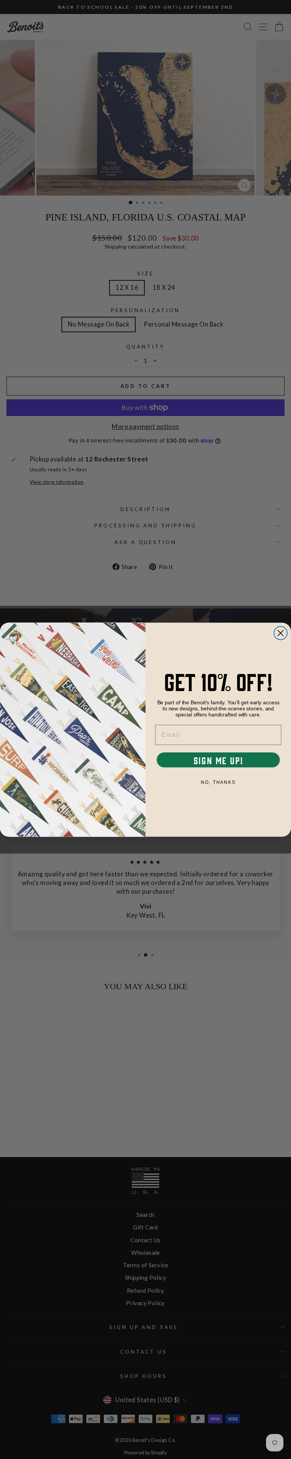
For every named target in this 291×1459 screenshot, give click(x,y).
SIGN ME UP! (218, 759)
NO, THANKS (218, 782)
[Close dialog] (280, 633)
